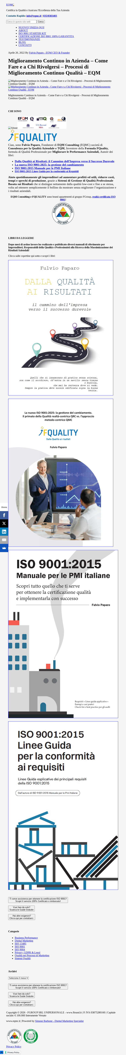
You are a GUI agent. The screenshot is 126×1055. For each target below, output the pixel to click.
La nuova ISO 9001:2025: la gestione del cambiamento (49, 164)
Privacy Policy (13, 1046)
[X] (4, 523)
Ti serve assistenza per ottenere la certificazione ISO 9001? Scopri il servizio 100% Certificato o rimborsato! (38, 900)
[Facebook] (4, 515)
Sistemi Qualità (23, 958)
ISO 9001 (20, 946)
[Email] (4, 540)
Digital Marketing (24, 940)
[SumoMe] (4, 548)
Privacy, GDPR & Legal (27, 952)
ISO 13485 (20, 943)
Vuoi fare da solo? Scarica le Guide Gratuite (21, 908)
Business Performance (26, 937)
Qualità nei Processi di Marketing (32, 955)
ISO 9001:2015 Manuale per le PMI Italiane (43, 168)
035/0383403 (50, 15)
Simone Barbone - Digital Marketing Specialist (59, 1021)
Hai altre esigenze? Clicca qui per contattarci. (22, 917)
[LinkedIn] (4, 532)
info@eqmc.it (33, 15)
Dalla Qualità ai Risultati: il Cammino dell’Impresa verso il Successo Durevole (64, 161)
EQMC (10, 4)
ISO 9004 (20, 949)
